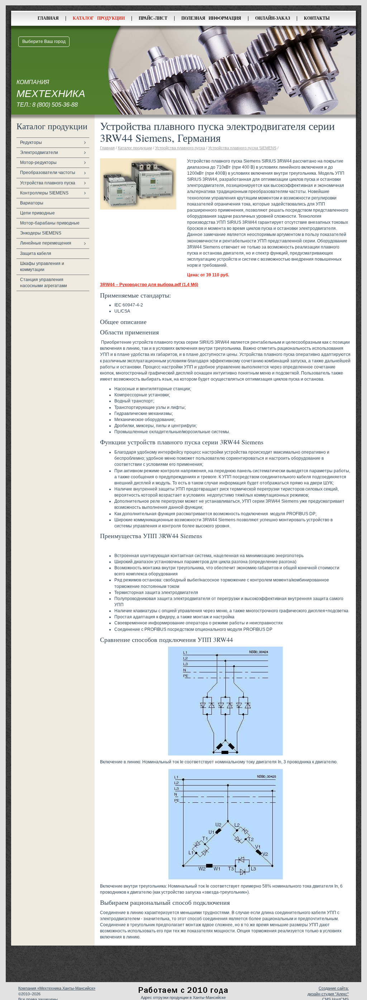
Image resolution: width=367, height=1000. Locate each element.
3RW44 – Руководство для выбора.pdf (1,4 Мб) (149, 284)
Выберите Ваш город (44, 41)
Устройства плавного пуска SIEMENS (242, 148)
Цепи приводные (37, 213)
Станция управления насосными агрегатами (43, 282)
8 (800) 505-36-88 (55, 105)
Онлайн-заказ (272, 18)
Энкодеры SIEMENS (40, 233)
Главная (48, 18)
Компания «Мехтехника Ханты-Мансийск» (56, 988)
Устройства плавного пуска (47, 182)
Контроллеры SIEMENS (44, 192)
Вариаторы (31, 203)
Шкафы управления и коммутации (42, 266)
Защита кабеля (35, 253)
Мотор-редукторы (38, 162)
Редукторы (31, 142)
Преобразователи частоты (47, 172)
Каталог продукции (99, 18)
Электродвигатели (39, 152)
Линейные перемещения (45, 243)
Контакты (317, 18)
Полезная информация (211, 18)
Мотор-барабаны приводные (50, 223)
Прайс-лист (153, 18)
